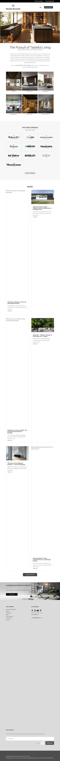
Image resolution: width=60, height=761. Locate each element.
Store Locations (9, 616)
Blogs (7, 614)
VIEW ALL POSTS (30, 574)
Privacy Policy (27, 756)
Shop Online (9, 618)
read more (9, 310)
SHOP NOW (12, 594)
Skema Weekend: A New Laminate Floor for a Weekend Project (42, 560)
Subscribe (50, 743)
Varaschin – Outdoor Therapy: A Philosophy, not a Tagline (42, 335)
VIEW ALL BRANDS (30, 173)
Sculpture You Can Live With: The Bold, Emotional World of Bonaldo (17, 431)
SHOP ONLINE (48, 7)
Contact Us (8, 612)
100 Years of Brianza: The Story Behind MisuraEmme (16, 302)
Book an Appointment (11, 609)
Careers (8, 619)
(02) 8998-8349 (50, 1)
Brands (7, 611)
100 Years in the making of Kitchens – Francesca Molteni (16, 463)
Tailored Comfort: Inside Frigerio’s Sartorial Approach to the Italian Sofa (42, 208)
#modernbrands (35, 614)
